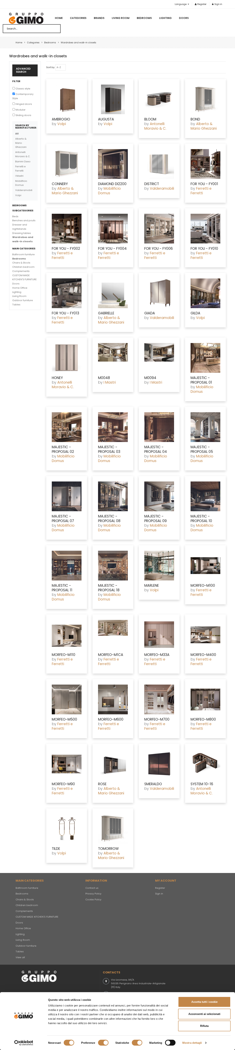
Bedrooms (144, 18)
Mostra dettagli (192, 1042)
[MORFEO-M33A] (159, 635)
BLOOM (150, 119)
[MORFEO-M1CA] (113, 635)
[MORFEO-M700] (159, 699)
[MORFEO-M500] (67, 699)
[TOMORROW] (113, 829)
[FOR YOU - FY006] (159, 228)
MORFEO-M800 (203, 719)
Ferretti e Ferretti (201, 191)
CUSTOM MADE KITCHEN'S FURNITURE (37, 917)
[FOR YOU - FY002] (67, 228)
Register (201, 4)
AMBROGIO (61, 119)
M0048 (104, 377)
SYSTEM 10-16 (202, 784)
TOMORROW (108, 848)
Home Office (19, 288)
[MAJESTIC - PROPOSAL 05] (205, 427)
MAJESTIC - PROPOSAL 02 (63, 449)
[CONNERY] (67, 164)
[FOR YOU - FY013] (67, 293)
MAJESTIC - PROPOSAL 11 (62, 588)
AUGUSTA (106, 119)
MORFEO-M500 (64, 719)
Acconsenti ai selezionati (204, 1013)
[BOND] (205, 99)
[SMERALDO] (159, 764)
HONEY (57, 377)
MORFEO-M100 (203, 585)
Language (181, 4)
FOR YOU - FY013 (65, 313)
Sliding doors (23, 115)
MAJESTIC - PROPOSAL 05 (202, 449)
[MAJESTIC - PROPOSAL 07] (67, 496)
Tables (16, 304)
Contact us (91, 888)
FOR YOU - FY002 (66, 248)
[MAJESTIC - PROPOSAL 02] (67, 427)
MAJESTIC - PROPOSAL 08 (109, 518)
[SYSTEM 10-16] (205, 764)
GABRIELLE (106, 313)
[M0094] (159, 358)
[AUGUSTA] (113, 99)
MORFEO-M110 (63, 654)
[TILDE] (67, 829)
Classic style (23, 88)
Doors (184, 18)
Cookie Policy (93, 899)
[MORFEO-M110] (67, 635)
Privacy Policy (93, 893)
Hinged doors (24, 104)
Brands (99, 18)
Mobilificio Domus (109, 191)
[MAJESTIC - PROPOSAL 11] (67, 565)
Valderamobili (162, 188)
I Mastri (110, 382)
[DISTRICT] (159, 164)
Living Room (120, 18)
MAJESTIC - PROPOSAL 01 (201, 380)
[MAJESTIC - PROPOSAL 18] (113, 565)
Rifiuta (204, 1025)
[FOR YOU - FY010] (205, 228)
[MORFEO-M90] (67, 764)
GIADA (149, 313)
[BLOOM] (159, 99)
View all (20, 957)
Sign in (218, 4)
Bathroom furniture (23, 254)
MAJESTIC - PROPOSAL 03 (109, 449)
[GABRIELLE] (113, 293)
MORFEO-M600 (110, 719)
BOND (195, 119)
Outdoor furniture (22, 300)
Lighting (165, 18)
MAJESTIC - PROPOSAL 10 (201, 518)
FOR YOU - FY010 (204, 248)
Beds (15, 216)
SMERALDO (153, 784)
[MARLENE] (159, 565)
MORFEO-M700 (156, 719)
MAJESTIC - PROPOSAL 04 (155, 449)
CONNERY (60, 183)
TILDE (56, 848)
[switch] (103, 1043)
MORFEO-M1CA (110, 654)
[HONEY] (67, 358)
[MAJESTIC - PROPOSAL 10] (205, 496)
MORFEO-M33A (156, 654)
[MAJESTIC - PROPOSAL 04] (159, 427)
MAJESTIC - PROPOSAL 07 (63, 518)
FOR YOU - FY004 (112, 248)
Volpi (61, 123)
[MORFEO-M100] (205, 565)
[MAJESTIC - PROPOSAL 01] (205, 358)
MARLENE (151, 585)
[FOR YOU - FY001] (205, 164)
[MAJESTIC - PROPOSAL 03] (113, 427)
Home (59, 18)
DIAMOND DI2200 (112, 183)
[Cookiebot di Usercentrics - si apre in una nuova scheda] (24, 1043)
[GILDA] (205, 293)
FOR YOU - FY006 (158, 248)
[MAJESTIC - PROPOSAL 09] (159, 496)
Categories (78, 18)
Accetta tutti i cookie (204, 1001)
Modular (21, 109)
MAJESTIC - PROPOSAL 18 (109, 588)
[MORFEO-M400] (205, 635)
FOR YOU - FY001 (204, 183)
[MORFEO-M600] (113, 699)
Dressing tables (21, 233)
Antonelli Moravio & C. (155, 126)
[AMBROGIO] (67, 99)
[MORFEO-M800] (205, 699)
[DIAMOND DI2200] (113, 164)
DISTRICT (151, 183)
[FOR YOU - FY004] (113, 228)
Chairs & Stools (21, 262)
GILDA (195, 313)
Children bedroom (23, 267)
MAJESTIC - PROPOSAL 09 (155, 518)
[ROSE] (113, 764)
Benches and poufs (23, 220)
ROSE (102, 784)
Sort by (50, 67)
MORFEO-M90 (63, 784)
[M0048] (113, 358)
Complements (21, 271)
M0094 (150, 377)
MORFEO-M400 (203, 654)
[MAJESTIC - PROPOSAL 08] (113, 496)
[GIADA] (159, 293)
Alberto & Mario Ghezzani (204, 126)
